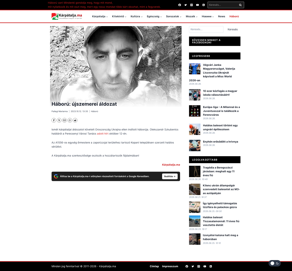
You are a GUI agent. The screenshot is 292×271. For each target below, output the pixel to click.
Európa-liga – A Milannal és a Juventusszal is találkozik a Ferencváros (221, 111)
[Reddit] (75, 120)
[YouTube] (197, 4)
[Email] (64, 120)
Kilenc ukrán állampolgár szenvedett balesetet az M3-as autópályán (221, 189)
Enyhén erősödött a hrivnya (220, 141)
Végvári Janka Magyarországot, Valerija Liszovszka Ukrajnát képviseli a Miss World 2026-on (212, 72)
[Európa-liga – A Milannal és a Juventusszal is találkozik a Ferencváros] (194, 111)
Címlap (154, 266)
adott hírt (102, 133)
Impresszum (170, 266)
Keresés (233, 29)
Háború (234, 16)
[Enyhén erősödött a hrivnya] (194, 145)
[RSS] (203, 4)
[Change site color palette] (275, 263)
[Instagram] (191, 4)
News (221, 16)
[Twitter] (185, 4)
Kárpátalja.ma (171, 164)
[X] (59, 120)
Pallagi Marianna (60, 111)
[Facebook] (179, 4)
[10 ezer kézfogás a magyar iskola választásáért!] (194, 95)
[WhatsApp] (70, 120)
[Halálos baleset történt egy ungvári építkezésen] (194, 129)
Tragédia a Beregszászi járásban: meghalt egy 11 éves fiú (219, 171)
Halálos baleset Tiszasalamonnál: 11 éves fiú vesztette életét (221, 221)
